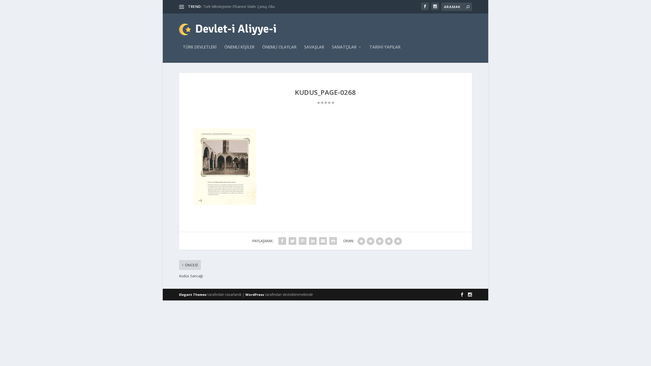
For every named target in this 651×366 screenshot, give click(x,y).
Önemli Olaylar (279, 47)
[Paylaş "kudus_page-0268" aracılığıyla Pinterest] (303, 241)
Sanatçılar (344, 47)
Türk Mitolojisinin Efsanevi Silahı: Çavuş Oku (239, 6)
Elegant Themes (192, 294)
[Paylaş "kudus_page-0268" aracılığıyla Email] (323, 241)
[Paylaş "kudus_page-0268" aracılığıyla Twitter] (292, 241)
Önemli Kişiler (239, 47)
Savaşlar (314, 47)
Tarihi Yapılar (385, 47)
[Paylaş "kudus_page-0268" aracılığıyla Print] (333, 241)
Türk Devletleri (200, 47)
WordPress (254, 294)
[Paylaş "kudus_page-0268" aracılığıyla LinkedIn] (313, 241)
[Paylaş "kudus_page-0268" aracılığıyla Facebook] (282, 241)
